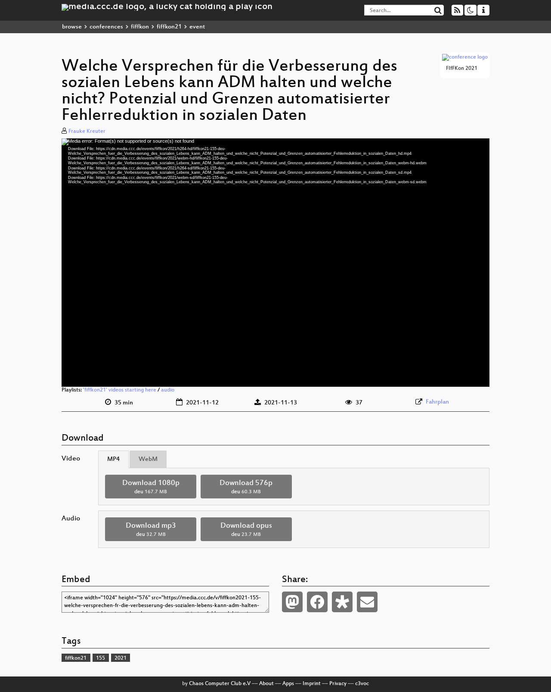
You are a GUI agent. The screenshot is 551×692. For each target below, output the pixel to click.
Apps (288, 684)
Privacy (338, 684)
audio (167, 390)
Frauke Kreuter (86, 131)
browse (72, 27)
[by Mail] (367, 602)
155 (100, 658)
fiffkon (140, 27)
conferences (106, 27)
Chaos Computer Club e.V (220, 684)
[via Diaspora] (342, 602)
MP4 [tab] (113, 459)
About (266, 684)
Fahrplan (437, 402)
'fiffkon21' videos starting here (119, 390)
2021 (121, 658)
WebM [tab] (148, 459)
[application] (275, 262)
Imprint (312, 684)
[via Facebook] (317, 602)
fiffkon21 (169, 27)
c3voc (362, 684)
